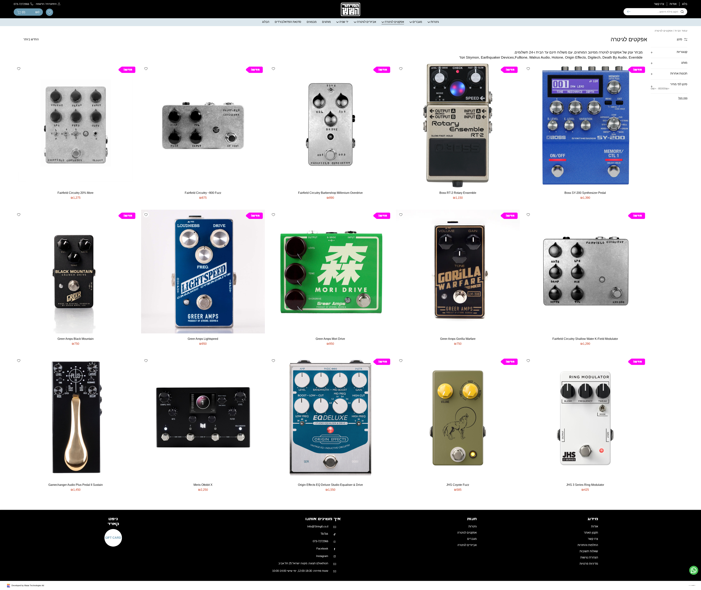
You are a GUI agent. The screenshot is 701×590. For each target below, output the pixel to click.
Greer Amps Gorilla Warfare (458, 338)
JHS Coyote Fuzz (457, 484)
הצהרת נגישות (589, 557)
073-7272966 (320, 541)
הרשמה (40, 4)
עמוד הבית (681, 30)
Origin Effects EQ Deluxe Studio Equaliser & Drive (330, 484)
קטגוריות (682, 51)
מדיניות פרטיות (589, 563)
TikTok (324, 533)
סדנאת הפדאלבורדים (288, 21)
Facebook (322, 548)
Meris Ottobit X (203, 484)
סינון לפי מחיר (669, 86)
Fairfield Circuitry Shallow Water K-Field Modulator (585, 338)
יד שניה (343, 21)
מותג (684, 62)
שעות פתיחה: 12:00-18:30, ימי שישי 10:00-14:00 (300, 570)
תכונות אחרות (678, 73)
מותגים (326, 21)
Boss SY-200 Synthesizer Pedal (585, 192)
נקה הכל (682, 98)
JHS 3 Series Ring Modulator (585, 484)
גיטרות (435, 21)
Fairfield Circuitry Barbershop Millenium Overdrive (330, 192)
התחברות (51, 4)
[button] (528, 68)
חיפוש (629, 11)
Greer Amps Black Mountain (76, 338)
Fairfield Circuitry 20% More (75, 192)
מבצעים (312, 21)
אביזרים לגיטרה (366, 21)
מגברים (417, 21)
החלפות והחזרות (588, 545)
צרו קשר (659, 3)
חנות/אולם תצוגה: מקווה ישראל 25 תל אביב (303, 563)
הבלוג (265, 21)
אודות (673, 3)
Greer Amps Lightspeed (203, 338)
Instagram (322, 556)
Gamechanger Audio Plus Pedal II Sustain (75, 484)
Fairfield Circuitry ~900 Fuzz (203, 192)
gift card (113, 537)
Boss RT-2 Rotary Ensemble (457, 192)
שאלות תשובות (589, 551)
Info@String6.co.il (317, 526)
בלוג (684, 3)
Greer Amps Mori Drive (330, 338)
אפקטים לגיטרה (394, 21)
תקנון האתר (591, 532)
